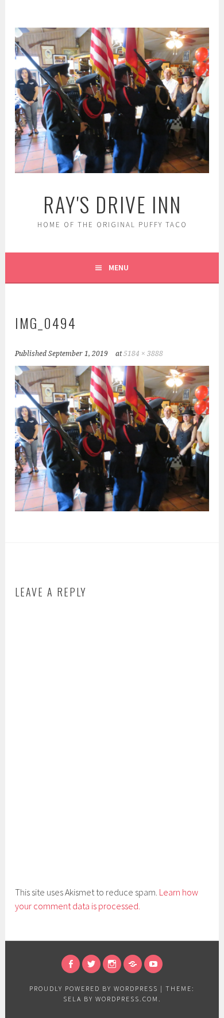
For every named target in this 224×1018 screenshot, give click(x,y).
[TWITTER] (91, 964)
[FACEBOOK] (70, 964)
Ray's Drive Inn (112, 204)
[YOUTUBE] (153, 964)
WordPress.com (127, 998)
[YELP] (132, 964)
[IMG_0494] (111, 508)
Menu (119, 267)
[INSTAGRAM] (112, 964)
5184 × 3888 (143, 354)
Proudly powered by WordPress (93, 988)
